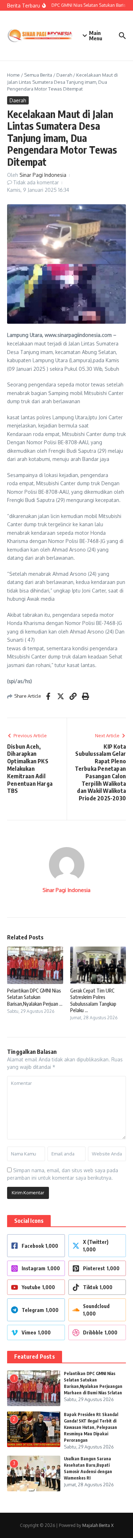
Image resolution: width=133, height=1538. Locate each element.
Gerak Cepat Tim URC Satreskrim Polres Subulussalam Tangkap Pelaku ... (93, 1000)
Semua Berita (38, 75)
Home (13, 75)
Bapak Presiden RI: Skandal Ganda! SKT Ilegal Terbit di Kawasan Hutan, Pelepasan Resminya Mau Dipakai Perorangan (91, 1427)
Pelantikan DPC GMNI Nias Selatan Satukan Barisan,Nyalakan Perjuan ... (34, 997)
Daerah (64, 75)
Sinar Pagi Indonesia (43, 175)
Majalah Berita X (97, 1525)
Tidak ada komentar (36, 182)
